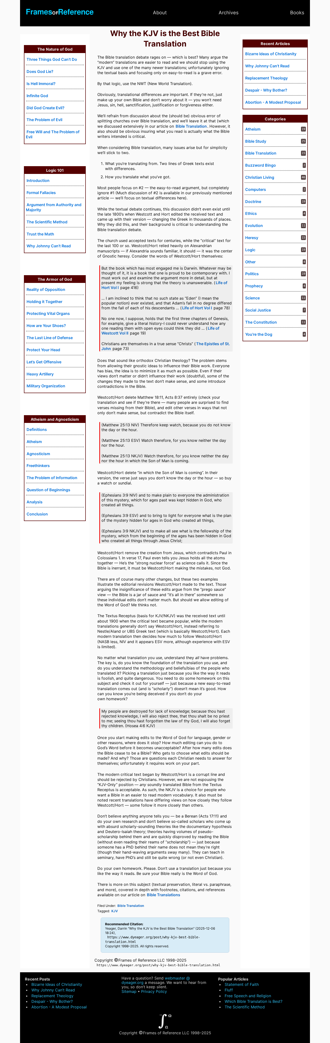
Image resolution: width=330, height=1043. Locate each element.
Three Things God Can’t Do (52, 59)
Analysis (35, 501)
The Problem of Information (52, 477)
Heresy (251, 237)
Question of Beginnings (48, 489)
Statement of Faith (242, 984)
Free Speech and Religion (248, 995)
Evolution (254, 225)
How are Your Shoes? (46, 325)
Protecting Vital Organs (48, 313)
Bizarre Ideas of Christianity (270, 53)
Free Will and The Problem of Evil (52, 134)
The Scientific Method (47, 221)
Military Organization (46, 385)
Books (297, 13)
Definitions (37, 429)
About (160, 13)
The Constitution (261, 322)
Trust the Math (40, 234)
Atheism (34, 441)
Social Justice (258, 310)
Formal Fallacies (41, 192)
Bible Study (255, 141)
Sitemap (129, 991)
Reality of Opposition (46, 289)
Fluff (229, 990)
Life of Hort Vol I (197, 307)
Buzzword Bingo (260, 165)
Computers (255, 189)
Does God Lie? (40, 71)
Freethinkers (38, 465)
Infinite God (37, 95)
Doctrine (253, 201)
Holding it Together (44, 301)
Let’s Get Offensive (44, 361)
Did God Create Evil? (46, 107)
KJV (114, 911)
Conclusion (37, 514)
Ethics (251, 213)
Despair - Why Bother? (266, 90)
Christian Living (259, 177)
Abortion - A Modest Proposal (273, 102)
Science (252, 298)
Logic (250, 249)
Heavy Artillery (40, 374)
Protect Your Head (43, 349)
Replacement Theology (266, 78)
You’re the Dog (258, 334)
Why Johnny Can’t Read (49, 245)
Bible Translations (163, 894)
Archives (228, 13)
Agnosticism (38, 453)
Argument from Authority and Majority (53, 207)
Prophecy (254, 285)
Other (250, 261)
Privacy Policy (154, 991)
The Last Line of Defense (50, 337)
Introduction (38, 180)
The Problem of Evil (44, 119)
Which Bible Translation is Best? (253, 1001)
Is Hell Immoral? (41, 83)
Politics (252, 273)
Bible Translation (191, 126)
